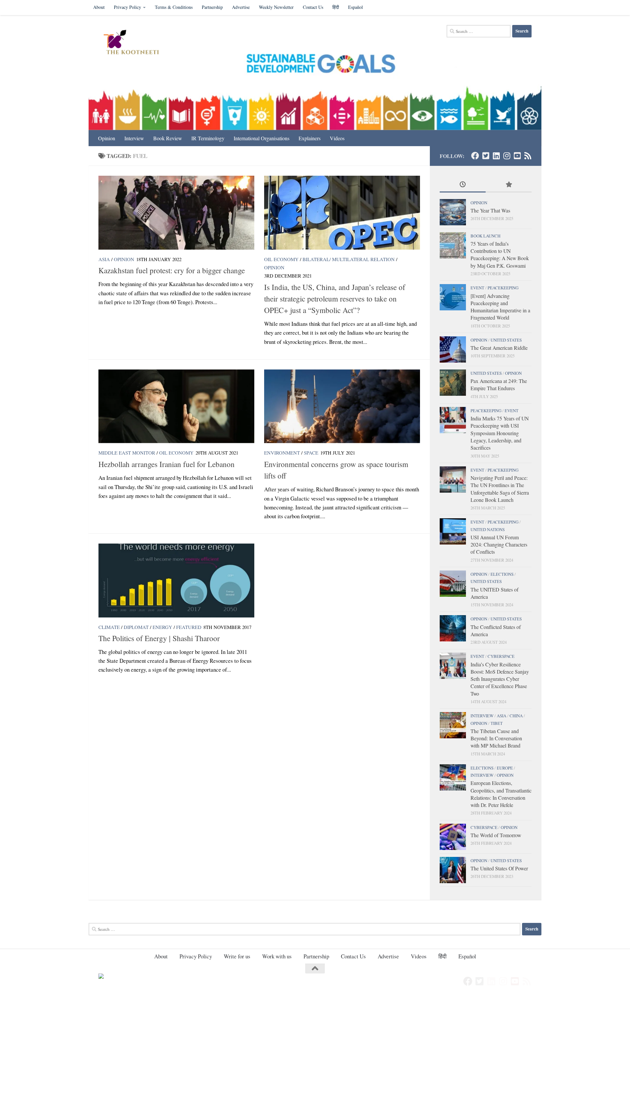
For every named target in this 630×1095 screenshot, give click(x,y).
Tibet (497, 723)
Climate (109, 627)
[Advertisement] (197, 1045)
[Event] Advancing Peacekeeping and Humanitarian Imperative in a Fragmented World (500, 306)
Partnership (212, 7)
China (516, 716)
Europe (505, 768)
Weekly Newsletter (276, 7)
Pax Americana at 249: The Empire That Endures (499, 384)
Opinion (106, 138)
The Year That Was (490, 210)
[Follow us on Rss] (528, 156)
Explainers (310, 138)
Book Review (167, 138)
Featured (188, 627)
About (99, 7)
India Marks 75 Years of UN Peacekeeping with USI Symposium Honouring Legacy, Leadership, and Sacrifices (500, 433)
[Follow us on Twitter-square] (486, 156)
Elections (502, 574)
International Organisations (261, 138)
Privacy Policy (127, 7)
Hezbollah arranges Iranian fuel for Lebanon (166, 464)
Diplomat (136, 627)
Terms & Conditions (174, 7)
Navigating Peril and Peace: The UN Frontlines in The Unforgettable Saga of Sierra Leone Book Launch (500, 488)
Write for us (237, 956)
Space (311, 452)
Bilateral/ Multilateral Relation (349, 259)
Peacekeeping (503, 288)
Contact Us (313, 7)
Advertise (241, 7)
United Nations (488, 529)
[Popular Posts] (509, 185)
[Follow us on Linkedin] (496, 156)
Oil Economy (281, 259)
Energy (162, 627)
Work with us (277, 956)
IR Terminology (207, 138)
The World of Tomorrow (496, 835)
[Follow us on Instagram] (507, 156)
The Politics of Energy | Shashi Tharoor (159, 638)
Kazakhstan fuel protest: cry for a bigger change (171, 270)
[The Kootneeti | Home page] (135, 43)
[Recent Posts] (463, 185)
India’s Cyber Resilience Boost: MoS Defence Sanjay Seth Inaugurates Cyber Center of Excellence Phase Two (500, 679)
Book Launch (485, 236)
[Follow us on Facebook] (475, 156)
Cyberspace (501, 656)
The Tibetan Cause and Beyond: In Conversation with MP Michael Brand (496, 738)
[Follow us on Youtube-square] (517, 156)
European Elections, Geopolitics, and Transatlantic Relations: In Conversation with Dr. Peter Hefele (501, 793)
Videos (337, 138)
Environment (282, 452)
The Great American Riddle (499, 347)
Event (477, 288)
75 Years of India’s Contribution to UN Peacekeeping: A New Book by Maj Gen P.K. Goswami (500, 254)
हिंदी (335, 7)
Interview (134, 138)
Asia (104, 259)
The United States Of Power (499, 868)
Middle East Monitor (126, 452)
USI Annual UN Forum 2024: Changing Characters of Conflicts (499, 544)
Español (355, 7)
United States (506, 340)
